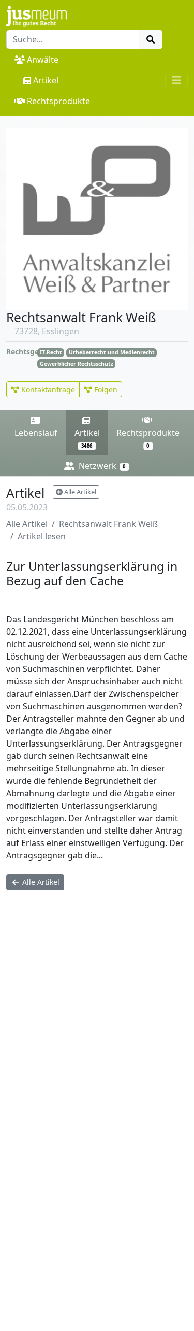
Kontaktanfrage (47, 389)
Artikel (45, 80)
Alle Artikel (79, 491)
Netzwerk (101, 465)
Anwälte (42, 59)
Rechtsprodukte (58, 101)
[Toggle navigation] (176, 80)
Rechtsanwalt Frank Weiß (108, 523)
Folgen (104, 389)
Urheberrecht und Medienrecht (58, 599)
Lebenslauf (35, 432)
